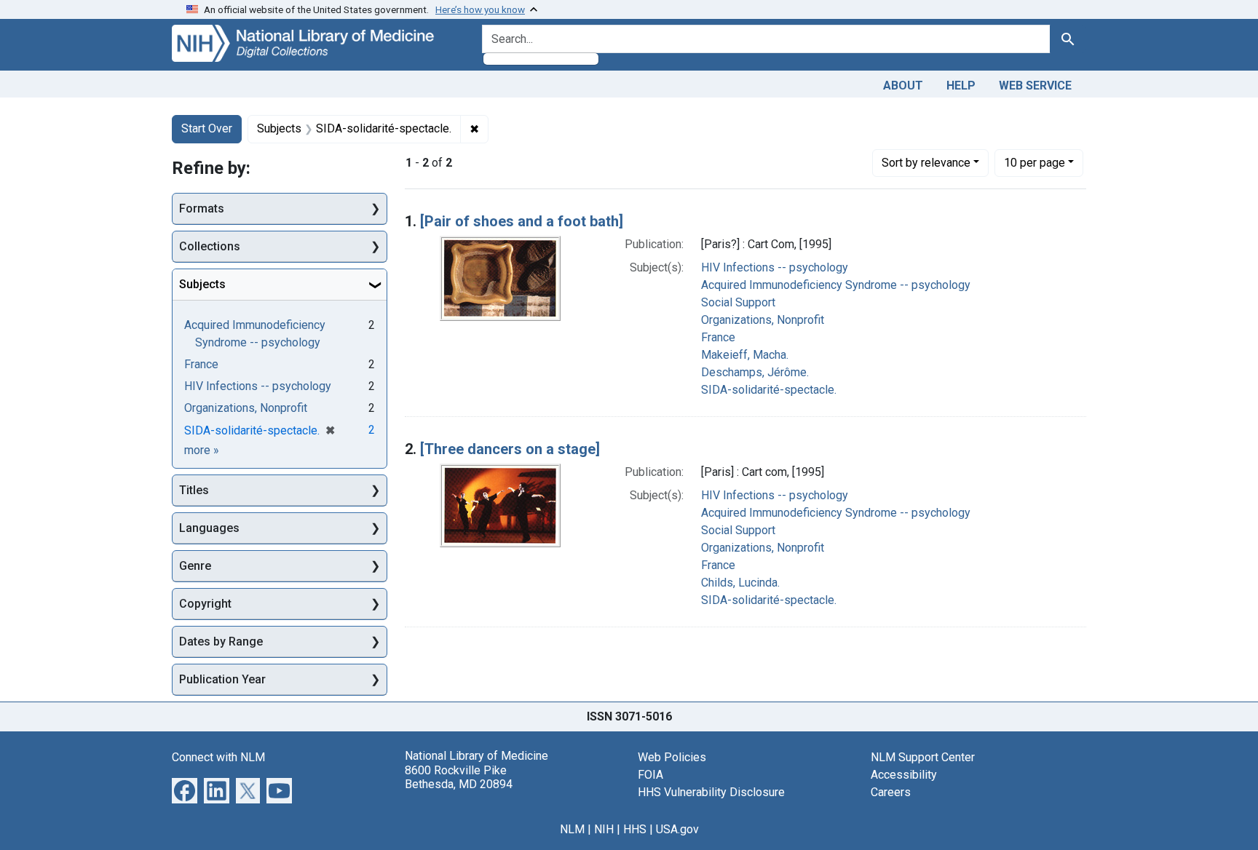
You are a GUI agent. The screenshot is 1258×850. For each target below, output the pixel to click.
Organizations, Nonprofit (762, 320)
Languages (209, 528)
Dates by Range (221, 641)
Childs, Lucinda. (740, 582)
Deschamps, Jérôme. (755, 372)
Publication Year (222, 679)
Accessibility (904, 775)
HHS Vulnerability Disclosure (711, 792)
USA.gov (677, 829)
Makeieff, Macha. (744, 355)
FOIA (650, 775)
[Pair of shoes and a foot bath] (521, 221)
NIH (604, 829)
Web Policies (672, 757)
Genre (195, 566)
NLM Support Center (923, 757)
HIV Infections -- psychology (774, 267)
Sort (926, 163)
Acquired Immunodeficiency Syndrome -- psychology (835, 285)
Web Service (1035, 85)
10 (1034, 162)
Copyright (205, 604)
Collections (209, 246)
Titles (194, 490)
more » (201, 450)
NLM (572, 829)
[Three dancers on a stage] (510, 449)
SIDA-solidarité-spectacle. (768, 390)
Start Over (206, 128)
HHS (634, 829)
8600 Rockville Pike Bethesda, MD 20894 (459, 777)
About (903, 85)
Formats (201, 208)
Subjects (202, 284)
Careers (891, 792)
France (718, 337)
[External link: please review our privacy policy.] (184, 790)
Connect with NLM (218, 757)
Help (961, 85)
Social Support (738, 302)
